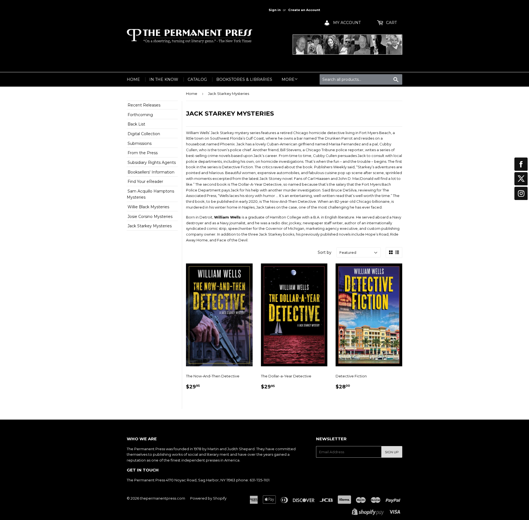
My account (346, 22)
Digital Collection (144, 133)
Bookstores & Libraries (244, 79)
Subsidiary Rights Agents (152, 162)
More (288, 79)
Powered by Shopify (208, 498)
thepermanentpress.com (162, 498)
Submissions (140, 143)
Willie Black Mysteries (148, 206)
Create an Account (304, 10)
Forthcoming (140, 114)
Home (133, 79)
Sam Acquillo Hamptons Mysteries (150, 194)
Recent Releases (144, 105)
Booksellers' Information (151, 172)
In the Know (163, 79)
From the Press (143, 152)
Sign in (275, 10)
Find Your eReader (145, 181)
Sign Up (392, 452)
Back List (136, 124)
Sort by (324, 252)
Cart (391, 22)
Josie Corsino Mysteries (150, 216)
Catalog (197, 79)
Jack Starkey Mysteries (150, 225)
